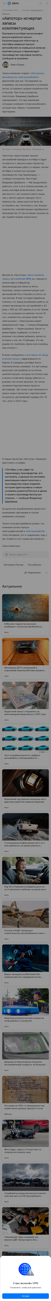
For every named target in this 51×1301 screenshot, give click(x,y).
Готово (25, 1296)
